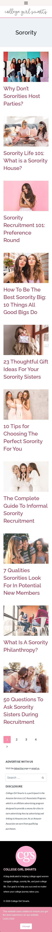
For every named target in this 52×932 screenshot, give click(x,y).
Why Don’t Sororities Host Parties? (21, 96)
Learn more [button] (8, 918)
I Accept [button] (26, 926)
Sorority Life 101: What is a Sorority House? (25, 160)
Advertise (19, 768)
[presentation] (26, 67)
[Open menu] (26, 3)
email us (35, 768)
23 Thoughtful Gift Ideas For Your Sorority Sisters (25, 369)
